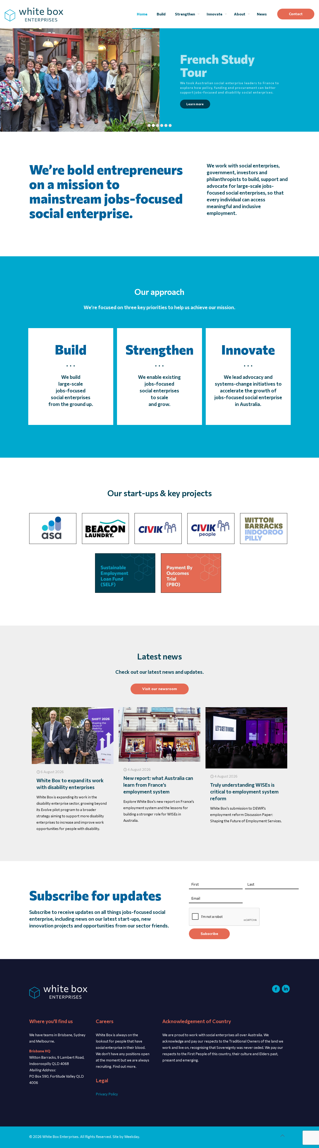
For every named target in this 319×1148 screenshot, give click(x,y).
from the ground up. (70, 404)
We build (70, 377)
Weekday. (132, 1136)
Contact (296, 14)
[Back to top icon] (285, 1137)
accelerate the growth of (248, 390)
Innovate (248, 349)
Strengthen (159, 349)
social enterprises (70, 397)
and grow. (159, 404)
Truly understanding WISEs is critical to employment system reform (244, 791)
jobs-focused (70, 390)
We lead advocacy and (248, 377)
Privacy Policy (107, 1094)
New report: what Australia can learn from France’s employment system (158, 784)
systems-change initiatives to (248, 384)
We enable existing (159, 377)
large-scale (70, 384)
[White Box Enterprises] (34, 14)
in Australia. (248, 404)
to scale (159, 397)
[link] (52, 528)
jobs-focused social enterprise (248, 397)
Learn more (195, 104)
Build (71, 349)
